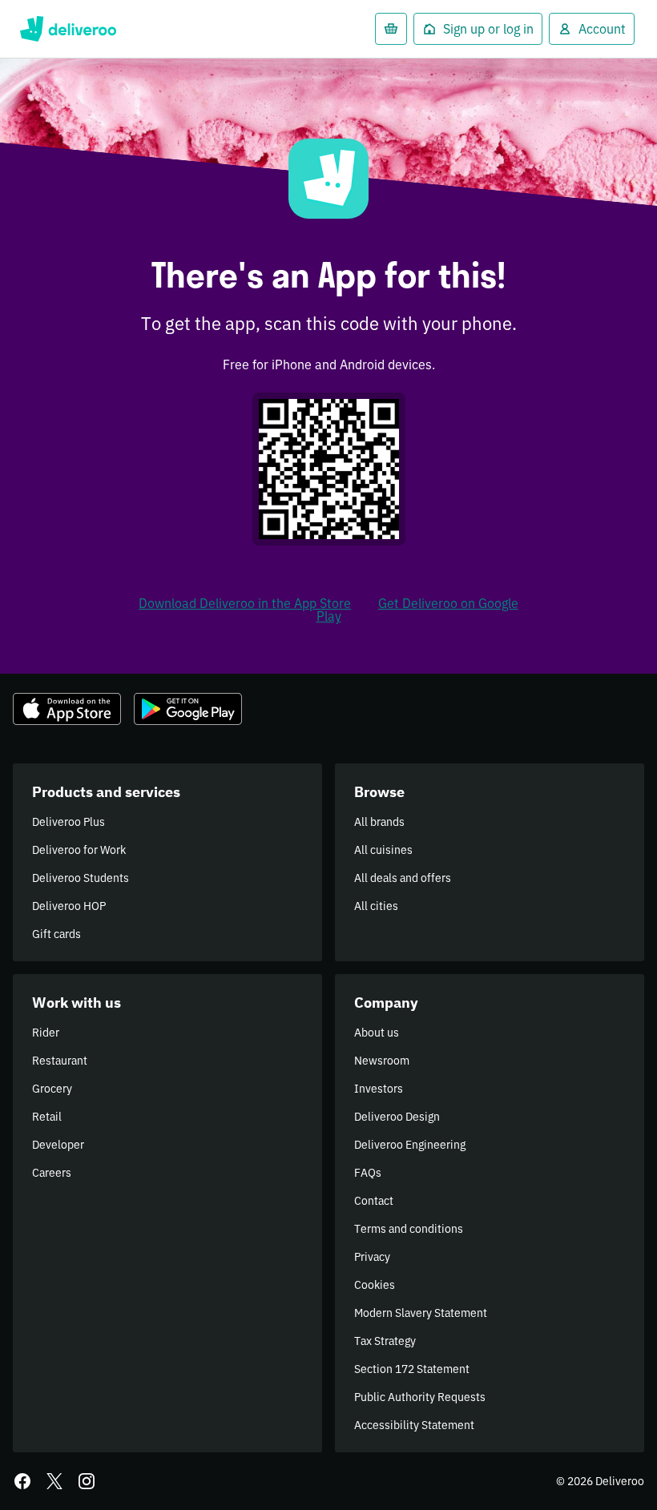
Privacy (372, 1257)
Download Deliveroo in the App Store (245, 603)
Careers (51, 1173)
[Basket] (391, 29)
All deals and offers (402, 878)
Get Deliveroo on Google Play (417, 609)
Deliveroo (67, 29)
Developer (58, 1145)
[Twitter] (54, 1481)
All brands (379, 822)
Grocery (52, 1088)
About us (376, 1032)
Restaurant (59, 1060)
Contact (373, 1201)
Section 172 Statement (412, 1369)
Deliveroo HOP (69, 906)
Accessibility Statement (414, 1425)
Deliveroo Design (397, 1116)
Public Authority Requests (420, 1397)
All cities (376, 906)
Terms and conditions (408, 1229)
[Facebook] (22, 1481)
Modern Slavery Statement (420, 1313)
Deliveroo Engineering (410, 1145)
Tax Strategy (385, 1341)
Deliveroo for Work (79, 850)
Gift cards (56, 934)
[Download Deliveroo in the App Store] (67, 709)
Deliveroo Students (80, 878)
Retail (47, 1116)
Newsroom (381, 1060)
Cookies (374, 1285)
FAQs (367, 1173)
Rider (45, 1032)
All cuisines (383, 850)
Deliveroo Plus (68, 822)
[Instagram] (86, 1481)
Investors (378, 1088)
